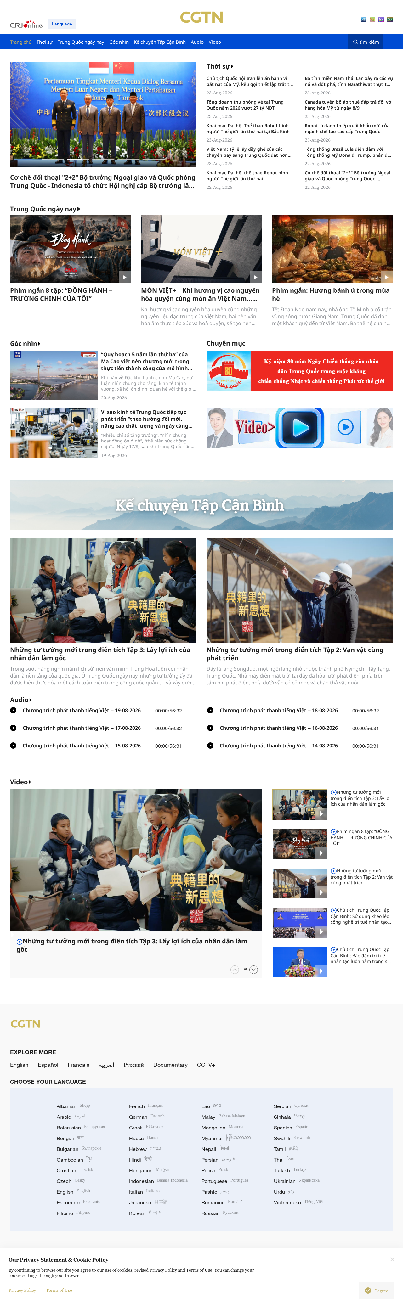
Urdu (285, 1192)
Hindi (140, 1159)
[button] (53, 159)
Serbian (291, 1106)
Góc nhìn (23, 343)
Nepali (215, 1149)
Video (19, 782)
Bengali (70, 1138)
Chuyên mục (226, 343)
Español (48, 1064)
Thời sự (218, 66)
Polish (216, 1170)
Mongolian (222, 1127)
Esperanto (78, 1202)
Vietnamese (298, 1202)
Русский (134, 1064)
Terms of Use (59, 1290)
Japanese (148, 1202)
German (147, 1117)
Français (78, 1064)
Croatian (75, 1170)
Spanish (291, 1127)
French (146, 1106)
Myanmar (226, 1138)
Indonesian (158, 1181)
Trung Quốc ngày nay (43, 209)
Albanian (73, 1106)
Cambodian (74, 1159)
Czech (71, 1181)
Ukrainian (297, 1181)
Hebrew (145, 1149)
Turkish (290, 1170)
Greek (146, 1127)
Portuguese (225, 1181)
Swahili (292, 1138)
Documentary (170, 1064)
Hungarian (149, 1170)
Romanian (222, 1202)
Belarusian (81, 1127)
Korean (145, 1213)
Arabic (72, 1117)
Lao (211, 1106)
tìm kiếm (369, 42)
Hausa (143, 1138)
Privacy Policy (22, 1290)
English (19, 1064)
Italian (144, 1192)
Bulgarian (79, 1149)
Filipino (73, 1213)
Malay (223, 1117)
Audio (19, 699)
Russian (220, 1213)
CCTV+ (206, 1064)
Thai (284, 1159)
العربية (106, 1064)
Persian (218, 1159)
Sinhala (289, 1117)
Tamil (286, 1149)
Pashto (215, 1192)
